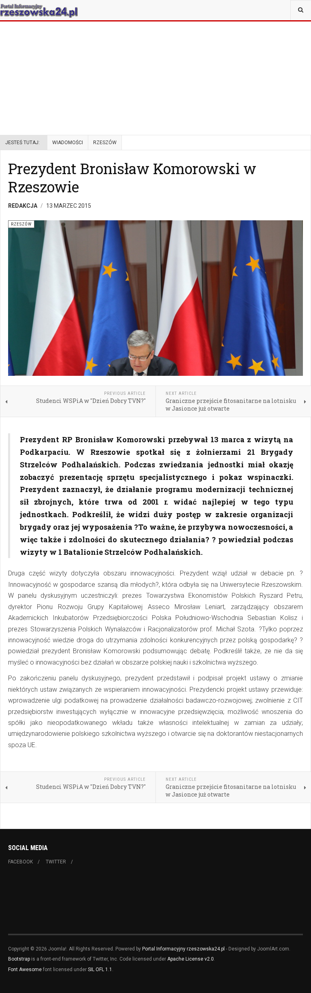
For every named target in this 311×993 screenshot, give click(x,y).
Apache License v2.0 (190, 959)
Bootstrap (19, 959)
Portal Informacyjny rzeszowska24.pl (183, 949)
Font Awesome (25, 969)
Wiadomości (67, 142)
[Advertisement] (155, 56)
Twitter (56, 862)
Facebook (20, 862)
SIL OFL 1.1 (100, 969)
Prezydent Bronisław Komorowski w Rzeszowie (132, 177)
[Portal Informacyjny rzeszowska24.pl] (39, 10)
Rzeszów (105, 142)
